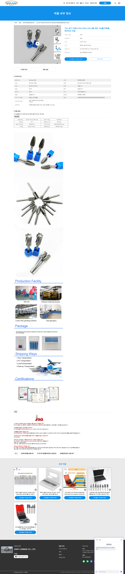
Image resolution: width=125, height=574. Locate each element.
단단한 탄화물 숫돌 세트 (27, 453)
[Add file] (96, 571)
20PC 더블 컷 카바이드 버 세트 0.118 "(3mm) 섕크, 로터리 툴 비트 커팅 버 (25, 493)
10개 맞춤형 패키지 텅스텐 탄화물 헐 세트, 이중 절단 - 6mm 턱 (25, 527)
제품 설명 (45, 69)
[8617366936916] (83, 561)
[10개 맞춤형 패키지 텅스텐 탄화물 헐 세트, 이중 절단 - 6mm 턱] (25, 513)
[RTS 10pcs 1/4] (74, 479)
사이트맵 (25, 572)
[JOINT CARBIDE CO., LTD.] (12, 3)
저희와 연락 (93, 3)
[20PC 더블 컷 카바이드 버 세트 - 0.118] (50, 479)
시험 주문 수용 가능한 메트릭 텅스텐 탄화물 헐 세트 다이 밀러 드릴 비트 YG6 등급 (99, 493)
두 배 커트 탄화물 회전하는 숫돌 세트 (46, 453)
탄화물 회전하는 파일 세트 (67, 453)
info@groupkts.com (22, 556)
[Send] (121, 571)
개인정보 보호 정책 (18, 572)
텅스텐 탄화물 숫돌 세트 (28, 22)
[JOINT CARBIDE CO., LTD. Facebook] (91, 561)
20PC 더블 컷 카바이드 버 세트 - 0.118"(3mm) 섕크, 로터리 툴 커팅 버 (50, 493)
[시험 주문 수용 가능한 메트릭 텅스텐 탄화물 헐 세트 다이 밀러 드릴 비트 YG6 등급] (99, 479)
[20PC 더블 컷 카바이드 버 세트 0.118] (25, 479)
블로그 (82, 3)
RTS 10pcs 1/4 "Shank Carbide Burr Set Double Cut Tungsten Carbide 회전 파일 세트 (74, 493)
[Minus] (121, 540)
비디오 (87, 3)
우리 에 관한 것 (70, 3)
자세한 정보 (24, 69)
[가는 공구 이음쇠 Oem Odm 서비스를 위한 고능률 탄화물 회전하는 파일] (37, 44)
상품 (77, 3)
